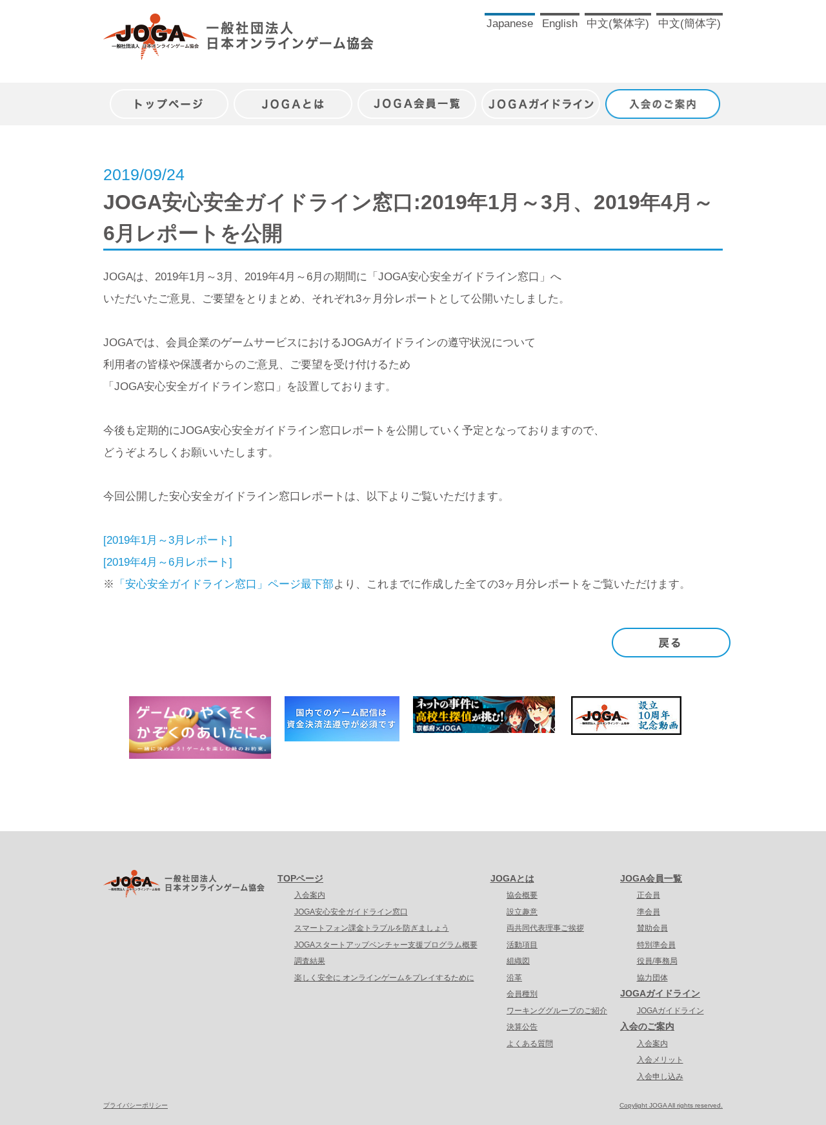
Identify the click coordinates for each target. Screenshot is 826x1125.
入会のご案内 (665, 97)
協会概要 (522, 895)
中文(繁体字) (618, 23)
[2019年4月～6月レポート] (167, 562)
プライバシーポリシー (135, 1105)
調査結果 (309, 960)
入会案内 (309, 895)
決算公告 (522, 1026)
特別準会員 (656, 944)
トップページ (169, 97)
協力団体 (652, 977)
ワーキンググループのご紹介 (557, 1010)
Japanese (510, 23)
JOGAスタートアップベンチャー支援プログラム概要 (386, 944)
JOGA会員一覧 (417, 97)
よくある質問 (530, 1043)
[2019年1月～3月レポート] (167, 540)
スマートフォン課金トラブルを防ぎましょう (371, 928)
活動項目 (522, 944)
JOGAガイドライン (541, 97)
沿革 (514, 977)
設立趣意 (522, 911)
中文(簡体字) (689, 23)
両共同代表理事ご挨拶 (545, 928)
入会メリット (660, 1059)
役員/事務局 (657, 960)
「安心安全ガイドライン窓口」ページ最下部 (224, 584)
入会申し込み (660, 1076)
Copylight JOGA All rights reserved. (671, 1105)
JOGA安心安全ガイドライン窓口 (351, 911)
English (560, 23)
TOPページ (300, 878)
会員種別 (522, 993)
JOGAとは (293, 97)
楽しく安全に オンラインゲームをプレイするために (384, 977)
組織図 (518, 960)
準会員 (648, 911)
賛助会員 (652, 928)
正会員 (648, 895)
